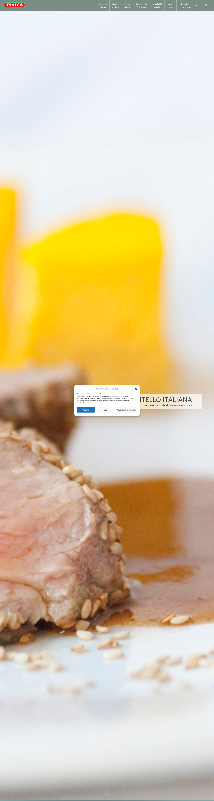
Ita (195, 5)
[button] (136, 389)
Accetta (86, 410)
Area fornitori (170, 5)
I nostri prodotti (115, 5)
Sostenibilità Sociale (157, 5)
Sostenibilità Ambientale (141, 5)
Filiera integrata (127, 5)
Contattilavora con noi (185, 5)
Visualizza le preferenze (126, 410)
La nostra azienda (103, 5)
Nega (105, 410)
